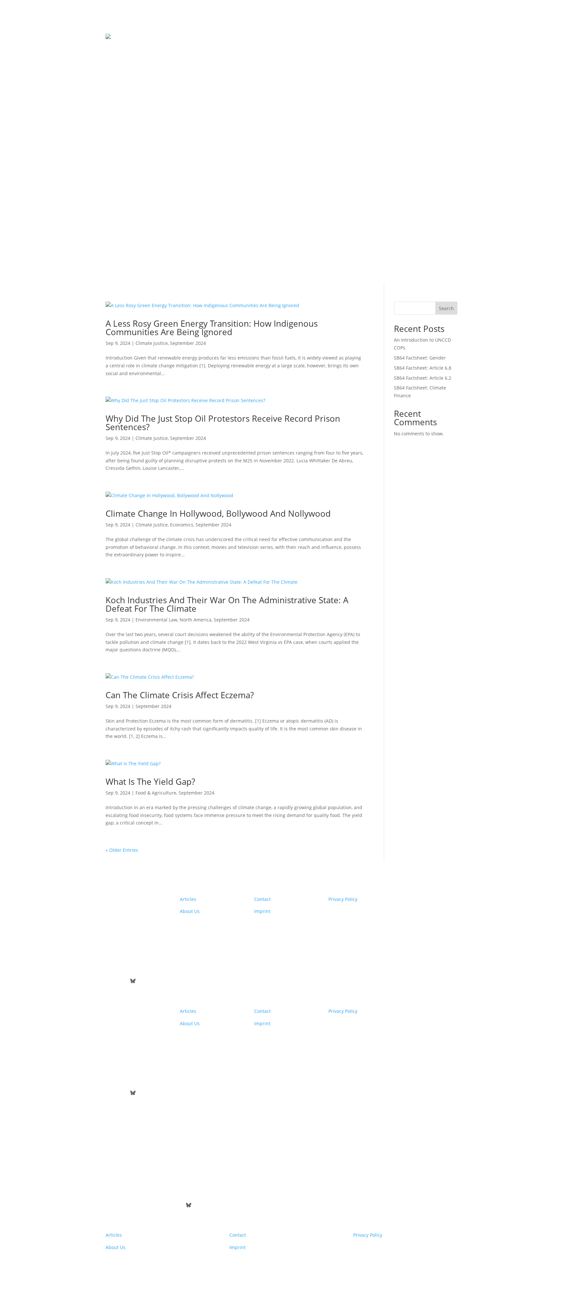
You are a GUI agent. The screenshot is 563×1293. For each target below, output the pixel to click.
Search (446, 308)
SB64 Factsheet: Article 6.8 (422, 368)
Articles (188, 899)
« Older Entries (122, 850)
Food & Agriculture (156, 793)
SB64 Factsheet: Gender (420, 358)
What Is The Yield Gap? (150, 781)
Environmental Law (156, 620)
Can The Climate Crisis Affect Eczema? (180, 695)
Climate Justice (152, 343)
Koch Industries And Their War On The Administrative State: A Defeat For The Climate (227, 604)
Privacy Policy (342, 899)
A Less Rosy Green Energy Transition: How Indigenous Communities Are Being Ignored (212, 328)
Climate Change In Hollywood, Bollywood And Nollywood (218, 513)
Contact (262, 899)
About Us (190, 911)
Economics (181, 525)
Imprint (262, 911)
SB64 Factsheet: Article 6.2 (422, 378)
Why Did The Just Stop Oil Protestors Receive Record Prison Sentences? (223, 423)
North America (195, 620)
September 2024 (188, 343)
